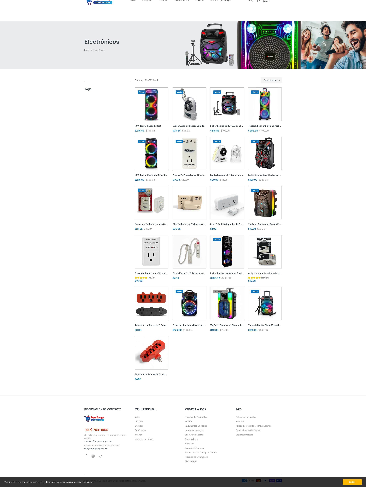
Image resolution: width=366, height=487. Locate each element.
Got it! (352, 482)
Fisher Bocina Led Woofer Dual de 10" (227, 273)
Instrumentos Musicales (196, 426)
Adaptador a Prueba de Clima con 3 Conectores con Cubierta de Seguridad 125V (151, 374)
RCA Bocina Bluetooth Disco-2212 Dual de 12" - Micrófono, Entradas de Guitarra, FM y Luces (151, 175)
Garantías (240, 421)
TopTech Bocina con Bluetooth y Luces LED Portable (227, 325)
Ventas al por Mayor (144, 439)
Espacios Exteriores (194, 448)
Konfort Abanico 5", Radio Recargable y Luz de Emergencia (227, 175)
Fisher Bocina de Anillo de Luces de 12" (189, 325)
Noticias (138, 434)
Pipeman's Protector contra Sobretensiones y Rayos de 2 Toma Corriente (151, 224)
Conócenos (140, 430)
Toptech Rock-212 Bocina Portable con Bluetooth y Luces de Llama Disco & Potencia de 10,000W (265, 126)
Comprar (139, 421)
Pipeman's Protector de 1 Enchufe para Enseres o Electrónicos (189, 175)
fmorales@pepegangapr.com (98, 441)
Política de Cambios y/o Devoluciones (253, 426)
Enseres (189, 421)
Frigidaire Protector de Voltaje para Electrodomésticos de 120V (151, 273)
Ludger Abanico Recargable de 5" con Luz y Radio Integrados (189, 126)
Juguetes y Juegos (194, 430)
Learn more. (88, 482)
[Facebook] (86, 456)
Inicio (137, 417)
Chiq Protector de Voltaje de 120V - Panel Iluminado (265, 273)
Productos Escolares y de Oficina (201, 452)
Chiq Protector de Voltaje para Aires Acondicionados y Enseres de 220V (189, 224)
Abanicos (189, 443)
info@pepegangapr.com (95, 448)
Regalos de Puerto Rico (196, 417)
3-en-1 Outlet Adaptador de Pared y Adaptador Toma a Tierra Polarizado (227, 224)
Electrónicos (191, 461)
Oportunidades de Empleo (248, 430)
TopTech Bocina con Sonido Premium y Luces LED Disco (265, 224)
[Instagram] (93, 456)
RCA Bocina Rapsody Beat (148, 126)
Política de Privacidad (246, 417)
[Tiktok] (100, 456)
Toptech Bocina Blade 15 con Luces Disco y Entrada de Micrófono (265, 325)
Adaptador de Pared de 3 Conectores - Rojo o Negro (151, 325)
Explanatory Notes (244, 434)
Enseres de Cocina (194, 434)
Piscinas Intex (191, 439)
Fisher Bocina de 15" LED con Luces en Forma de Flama (227, 126)
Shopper (139, 426)
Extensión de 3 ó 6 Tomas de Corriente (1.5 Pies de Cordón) (189, 273)
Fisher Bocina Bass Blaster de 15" (265, 175)
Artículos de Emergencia (196, 457)
